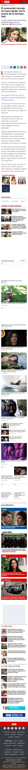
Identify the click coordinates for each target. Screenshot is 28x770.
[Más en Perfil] (10, 505)
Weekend (13, 734)
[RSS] (20, 728)
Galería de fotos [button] (16, 24)
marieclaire (14, 532)
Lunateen (11, 737)
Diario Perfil (7, 732)
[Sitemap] (23, 728)
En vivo (24, 2)
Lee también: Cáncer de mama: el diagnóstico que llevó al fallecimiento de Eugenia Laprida (13, 97)
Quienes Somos (18, 749)
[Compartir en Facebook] (11, 67)
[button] (14, 36)
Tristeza (22, 201)
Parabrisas (20, 734)
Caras (15, 741)
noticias (14, 510)
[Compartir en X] (15, 67)
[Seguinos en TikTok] (16, 728)
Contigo (21, 741)
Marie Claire (21, 732)
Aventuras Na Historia (9, 743)
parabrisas (14, 580)
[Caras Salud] (14, 709)
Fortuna (7, 734)
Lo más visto (6, 626)
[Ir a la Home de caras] (6, 2)
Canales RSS (8, 749)
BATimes (17, 737)
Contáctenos (7, 752)
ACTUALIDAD (4, 5)
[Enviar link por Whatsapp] (18, 67)
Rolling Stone (21, 743)
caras (14, 556)
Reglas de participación (10, 754)
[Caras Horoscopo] (14, 716)
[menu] (2, 2)
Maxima (21, 745)
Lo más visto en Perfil (10, 666)
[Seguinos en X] (12, 728)
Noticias (14, 732)
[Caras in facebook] (8, 728)
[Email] (25, 67)
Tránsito (21, 754)
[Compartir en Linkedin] (21, 67)
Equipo (22, 752)
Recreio (15, 745)
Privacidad (16, 752)
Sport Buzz (8, 745)
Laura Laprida (5, 201)
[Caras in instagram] (5, 728)
